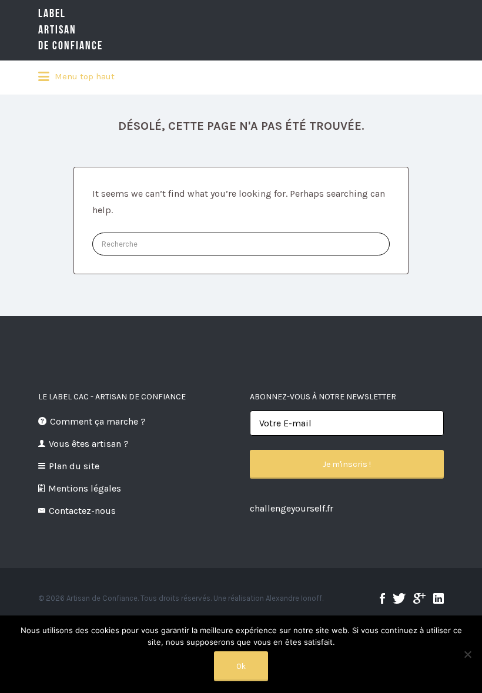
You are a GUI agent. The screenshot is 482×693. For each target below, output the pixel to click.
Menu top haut (83, 76)
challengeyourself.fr (291, 508)
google (419, 598)
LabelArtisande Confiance (70, 29)
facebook (382, 598)
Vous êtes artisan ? (89, 443)
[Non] (467, 654)
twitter (399, 598)
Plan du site (74, 466)
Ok (241, 666)
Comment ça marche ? (98, 421)
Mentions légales (84, 488)
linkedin (438, 598)
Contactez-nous (82, 510)
